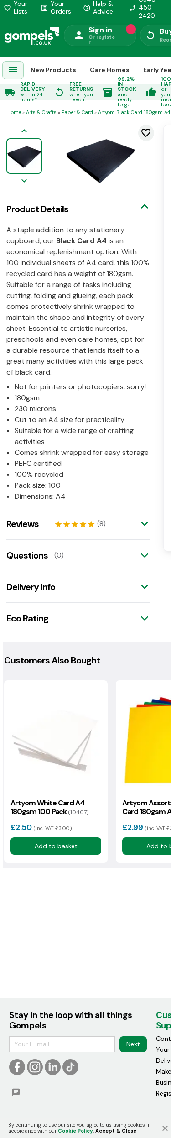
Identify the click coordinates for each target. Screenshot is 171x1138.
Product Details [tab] (37, 209)
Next (133, 1044)
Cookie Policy (75, 1131)
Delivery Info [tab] (30, 587)
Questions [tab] (27, 555)
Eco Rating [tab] (27, 618)
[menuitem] (13, 70)
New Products (53, 70)
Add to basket (55, 846)
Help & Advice (98, 8)
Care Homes (110, 70)
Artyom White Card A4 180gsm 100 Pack (49, 807)
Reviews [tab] (22, 524)
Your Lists (15, 8)
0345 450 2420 (142, 8)
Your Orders (56, 8)
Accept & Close (115, 1131)
